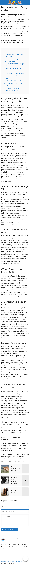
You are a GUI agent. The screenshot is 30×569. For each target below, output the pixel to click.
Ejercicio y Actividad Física (14, 81)
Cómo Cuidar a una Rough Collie (14, 73)
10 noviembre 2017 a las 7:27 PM (14, 541)
